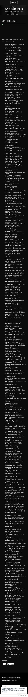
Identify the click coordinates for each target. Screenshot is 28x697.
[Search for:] (14, 686)
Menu (14, 2)
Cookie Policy (4, 691)
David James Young (14, 9)
